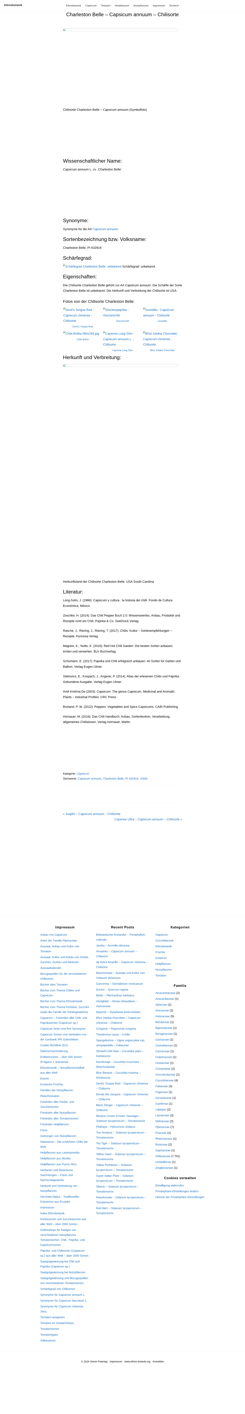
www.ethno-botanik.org (137, 1361)
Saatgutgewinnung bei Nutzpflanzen (62, 1272)
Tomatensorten (49, 1328)
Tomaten (160, 975)
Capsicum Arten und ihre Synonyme (62, 1028)
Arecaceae (162, 1010)
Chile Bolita (83, 339)
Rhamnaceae (163, 1138)
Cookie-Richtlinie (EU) (54, 1045)
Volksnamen (48, 1340)
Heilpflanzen (163, 963)
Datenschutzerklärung (54, 1051)
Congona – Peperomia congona (116, 1028)
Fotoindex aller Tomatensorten (59, 1118)
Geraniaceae (163, 1097)
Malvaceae (162, 1121)
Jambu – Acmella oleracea (112, 945)
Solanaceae (162, 1156)
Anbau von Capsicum (53, 934)
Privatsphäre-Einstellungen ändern (177, 1191)
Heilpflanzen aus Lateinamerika (60, 1152)
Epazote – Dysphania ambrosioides (118, 1012)
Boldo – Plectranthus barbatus (115, 995)
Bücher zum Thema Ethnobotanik (61, 1001)
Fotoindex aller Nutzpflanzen (58, 1112)
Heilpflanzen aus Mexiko (55, 1158)
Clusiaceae (162, 1062)
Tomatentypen (49, 1334)
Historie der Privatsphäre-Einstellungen (179, 1197)
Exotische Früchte (51, 1084)
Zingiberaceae (164, 1167)
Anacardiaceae (164, 998)
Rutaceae (161, 1144)
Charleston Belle (113, 778)
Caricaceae (162, 1051)
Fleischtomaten (49, 1096)
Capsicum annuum (89, 778)
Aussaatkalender (50, 967)
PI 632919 (131, 778)
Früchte (160, 952)
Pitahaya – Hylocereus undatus (115, 1126)
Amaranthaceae (165, 993)
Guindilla (162, 321)
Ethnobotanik (13, 5)
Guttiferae (161, 1103)
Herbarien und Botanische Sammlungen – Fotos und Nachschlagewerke (56, 1175)
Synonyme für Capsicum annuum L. (62, 1294)
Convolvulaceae (165, 1074)
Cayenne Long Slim (122, 350)
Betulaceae (162, 1022)
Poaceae (160, 1132)
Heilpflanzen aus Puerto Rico (58, 1164)
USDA (144, 778)
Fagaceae (161, 1092)
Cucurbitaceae (164, 940)
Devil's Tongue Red (82, 326)
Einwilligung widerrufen (169, 1185)
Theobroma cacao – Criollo (113, 1034)
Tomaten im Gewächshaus (57, 1323)
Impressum (47, 1207)
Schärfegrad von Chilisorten (57, 1288)
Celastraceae (163, 1057)
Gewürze (161, 958)
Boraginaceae (164, 1033)
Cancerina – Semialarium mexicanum (119, 983)
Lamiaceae (162, 1115)
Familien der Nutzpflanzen (56, 1090)
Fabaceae (161, 1086)
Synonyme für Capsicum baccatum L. (64, 1300)
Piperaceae (162, 1127)
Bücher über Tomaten (53, 984)
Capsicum (83, 773)
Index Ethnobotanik (52, 1213)
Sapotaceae (162, 1150)
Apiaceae (161, 1004)
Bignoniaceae (163, 1027)
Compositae (162, 1068)
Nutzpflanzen (163, 969)
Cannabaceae (164, 1045)
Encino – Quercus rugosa (112, 989)
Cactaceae (162, 1039)
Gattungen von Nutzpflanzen (58, 1136)
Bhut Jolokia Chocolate (162, 350)
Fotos (43, 1130)
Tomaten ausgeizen (52, 1317)
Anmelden (158, 1361)
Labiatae (160, 1109)
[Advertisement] (122, 137)
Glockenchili (122, 321)
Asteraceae (162, 1016)
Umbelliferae (163, 1162)
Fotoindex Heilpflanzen (54, 1124)
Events (44, 1078)
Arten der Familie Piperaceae (58, 940)
